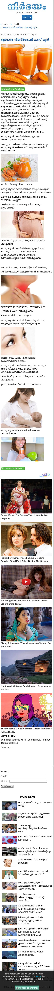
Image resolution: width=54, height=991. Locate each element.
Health (16, 24)
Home (5, 24)
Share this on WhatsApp (14, 89)
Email (4, 776)
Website (5, 781)
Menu (26, 17)
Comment (6, 748)
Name (4, 772)
